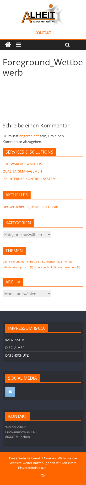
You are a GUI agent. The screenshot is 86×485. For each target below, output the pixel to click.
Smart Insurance (68, 267)
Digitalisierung (13, 261)
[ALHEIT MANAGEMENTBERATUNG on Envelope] (10, 392)
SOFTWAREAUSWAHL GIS (22, 164)
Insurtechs (33, 261)
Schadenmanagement (18, 267)
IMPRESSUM (15, 340)
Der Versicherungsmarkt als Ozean (30, 206)
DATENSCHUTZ (17, 355)
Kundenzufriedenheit (57, 261)
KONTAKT (43, 33)
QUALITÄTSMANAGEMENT (23, 171)
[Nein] (80, 468)
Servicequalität (45, 267)
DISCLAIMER (15, 347)
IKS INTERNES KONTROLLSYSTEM (29, 178)
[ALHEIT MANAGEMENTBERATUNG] (8, 45)
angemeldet (29, 135)
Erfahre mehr (58, 468)
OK (43, 475)
